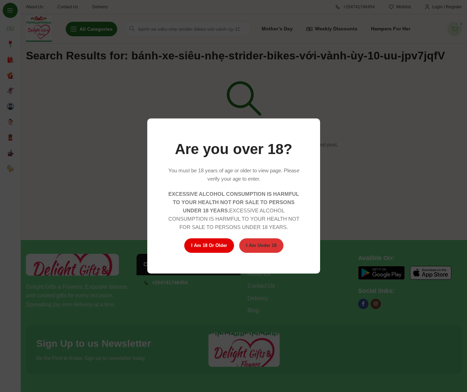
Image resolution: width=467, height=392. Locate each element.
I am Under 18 (261, 245)
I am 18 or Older (209, 245)
